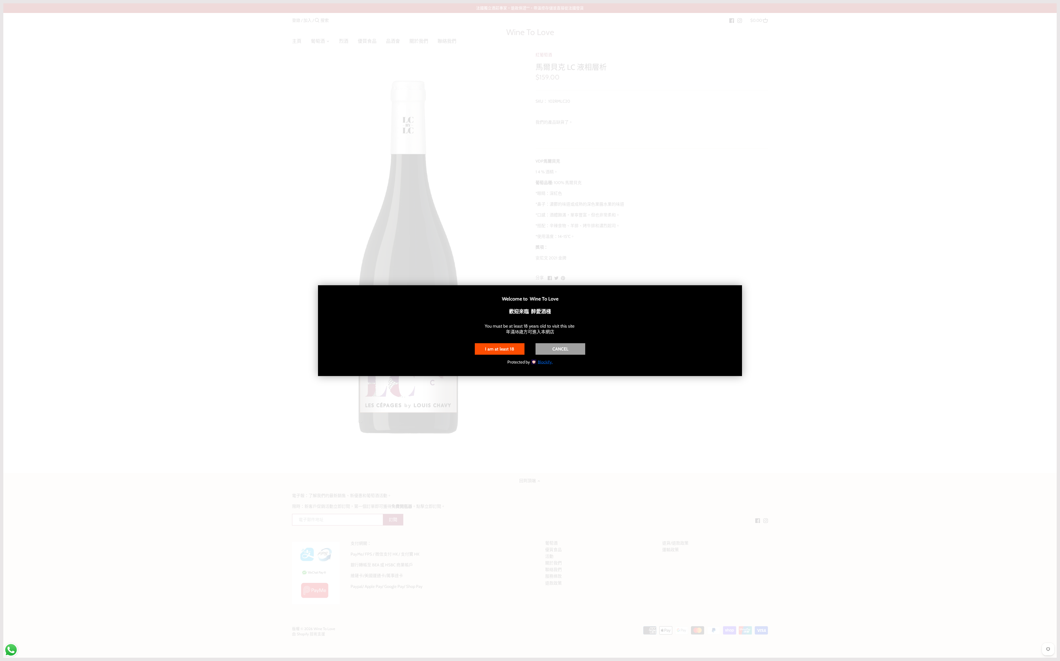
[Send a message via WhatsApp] (11, 650)
